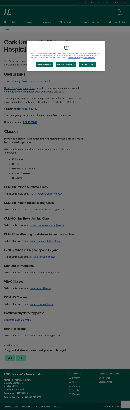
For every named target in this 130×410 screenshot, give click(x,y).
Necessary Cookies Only (66, 64)
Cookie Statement (74, 57)
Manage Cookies (88, 64)
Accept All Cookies (44, 64)
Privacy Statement (89, 57)
